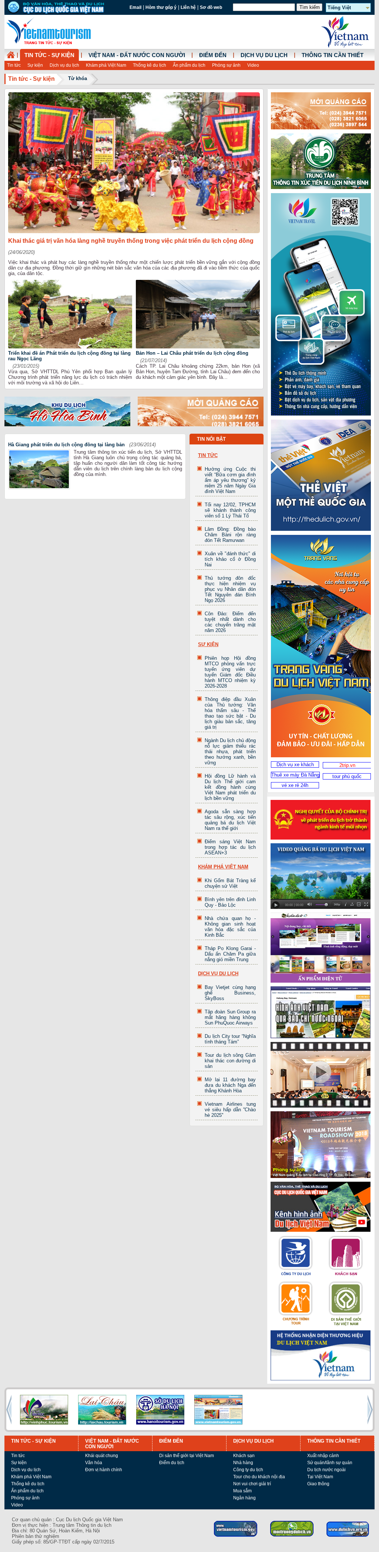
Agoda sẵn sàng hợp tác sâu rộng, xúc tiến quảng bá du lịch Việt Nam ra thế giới (230, 820)
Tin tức (14, 65)
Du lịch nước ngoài (326, 1469)
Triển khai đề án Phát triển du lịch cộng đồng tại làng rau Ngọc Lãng (69, 355)
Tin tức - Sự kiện (49, 55)
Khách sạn (244, 1455)
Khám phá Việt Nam (106, 65)
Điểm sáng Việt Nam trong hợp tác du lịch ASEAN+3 (230, 847)
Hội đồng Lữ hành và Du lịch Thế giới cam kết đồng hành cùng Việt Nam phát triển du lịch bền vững (230, 787)
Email (135, 7)
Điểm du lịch (171, 1462)
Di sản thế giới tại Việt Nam (186, 1455)
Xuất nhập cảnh (323, 1455)
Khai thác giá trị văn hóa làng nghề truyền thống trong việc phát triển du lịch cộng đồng (131, 241)
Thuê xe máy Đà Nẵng (295, 775)
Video (253, 65)
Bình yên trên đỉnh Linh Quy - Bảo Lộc (230, 902)
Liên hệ (188, 7)
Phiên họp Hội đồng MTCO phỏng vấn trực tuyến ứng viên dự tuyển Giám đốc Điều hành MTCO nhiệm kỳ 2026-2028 (230, 672)
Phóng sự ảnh (226, 65)
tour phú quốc (347, 776)
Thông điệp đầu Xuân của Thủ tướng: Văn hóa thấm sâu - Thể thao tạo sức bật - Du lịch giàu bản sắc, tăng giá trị (230, 713)
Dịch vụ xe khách (295, 764)
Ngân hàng (244, 1497)
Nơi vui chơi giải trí (252, 1483)
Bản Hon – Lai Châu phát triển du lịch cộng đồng (192, 353)
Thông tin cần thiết (332, 55)
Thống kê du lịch (149, 65)
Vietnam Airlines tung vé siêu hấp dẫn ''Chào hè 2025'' (230, 1109)
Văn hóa (93, 1462)
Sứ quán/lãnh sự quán (329, 1462)
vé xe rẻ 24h (295, 785)
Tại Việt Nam (320, 1476)
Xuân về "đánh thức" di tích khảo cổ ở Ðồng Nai (230, 559)
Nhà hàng (243, 1462)
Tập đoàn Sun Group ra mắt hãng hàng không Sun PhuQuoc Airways (230, 1017)
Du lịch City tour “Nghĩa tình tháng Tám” (230, 1039)
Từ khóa (77, 78)
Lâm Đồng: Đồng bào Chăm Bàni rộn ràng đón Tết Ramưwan (230, 534)
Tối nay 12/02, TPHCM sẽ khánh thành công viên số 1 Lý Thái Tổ (230, 510)
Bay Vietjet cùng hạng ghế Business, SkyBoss (230, 993)
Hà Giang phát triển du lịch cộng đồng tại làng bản (66, 444)
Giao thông (318, 1483)
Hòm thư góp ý (161, 7)
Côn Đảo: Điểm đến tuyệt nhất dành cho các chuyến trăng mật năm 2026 (230, 622)
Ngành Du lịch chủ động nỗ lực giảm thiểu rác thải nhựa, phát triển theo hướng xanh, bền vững (230, 751)
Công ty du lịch (248, 1469)
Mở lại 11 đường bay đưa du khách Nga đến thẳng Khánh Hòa (230, 1085)
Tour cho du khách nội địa (259, 1476)
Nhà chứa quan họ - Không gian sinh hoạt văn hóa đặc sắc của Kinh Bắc (230, 927)
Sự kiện (35, 65)
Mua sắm (242, 1490)
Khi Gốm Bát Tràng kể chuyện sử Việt (230, 883)
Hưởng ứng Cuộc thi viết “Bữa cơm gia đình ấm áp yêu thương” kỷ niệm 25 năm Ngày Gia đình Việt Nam (230, 480)
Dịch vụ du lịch (64, 65)
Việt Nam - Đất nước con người (136, 55)
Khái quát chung (101, 1455)
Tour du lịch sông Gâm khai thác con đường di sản (230, 1060)
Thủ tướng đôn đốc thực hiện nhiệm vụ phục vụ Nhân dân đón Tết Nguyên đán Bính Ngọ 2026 (230, 589)
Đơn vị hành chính (103, 1469)
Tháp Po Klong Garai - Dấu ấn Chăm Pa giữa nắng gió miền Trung (230, 954)
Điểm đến (213, 55)
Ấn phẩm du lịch (189, 65)
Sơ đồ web (211, 7)
